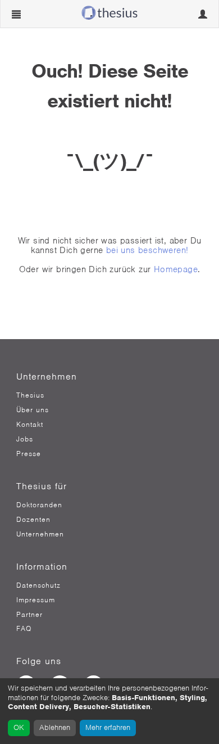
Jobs (24, 439)
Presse (28, 453)
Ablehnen (54, 727)
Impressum (35, 600)
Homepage (176, 269)
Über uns (32, 409)
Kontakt (29, 424)
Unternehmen (40, 534)
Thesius (30, 395)
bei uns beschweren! (147, 250)
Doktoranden (39, 504)
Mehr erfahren (107, 727)
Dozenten (33, 519)
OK (18, 727)
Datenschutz (38, 585)
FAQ (23, 628)
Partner (29, 614)
